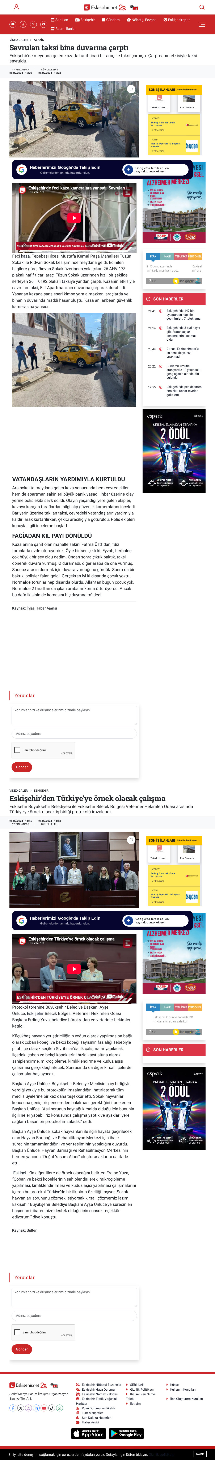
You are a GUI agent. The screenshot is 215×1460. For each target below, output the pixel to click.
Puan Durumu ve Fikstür (98, 1408)
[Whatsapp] (59, 1407)
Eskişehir (87, 20)
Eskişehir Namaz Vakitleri (100, 1394)
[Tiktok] (51, 1407)
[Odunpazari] (175, 202)
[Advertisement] (74, 440)
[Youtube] (44, 1407)
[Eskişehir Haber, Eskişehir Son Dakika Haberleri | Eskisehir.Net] (111, 7)
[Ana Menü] (202, 24)
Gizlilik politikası (161, 1454)
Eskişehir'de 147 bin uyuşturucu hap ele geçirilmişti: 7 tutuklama (183, 314)
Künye (174, 1385)
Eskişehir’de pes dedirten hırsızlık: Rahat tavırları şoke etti (184, 391)
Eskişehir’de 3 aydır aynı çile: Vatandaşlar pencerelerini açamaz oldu (183, 333)
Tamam (200, 1454)
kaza (25, 256)
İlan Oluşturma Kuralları (186, 1399)
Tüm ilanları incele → (188, 89)
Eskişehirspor (179, 20)
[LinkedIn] (36, 1407)
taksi (66, 281)
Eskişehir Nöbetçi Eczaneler (101, 1385)
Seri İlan (61, 20)
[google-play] (126, 1433)
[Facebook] (12, 1407)
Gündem (113, 20)
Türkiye (53, 1191)
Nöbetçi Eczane (144, 20)
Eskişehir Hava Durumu (98, 1389)
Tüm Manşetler (92, 1413)
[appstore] (89, 1433)
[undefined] (74, 359)
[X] (20, 1407)
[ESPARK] (175, 451)
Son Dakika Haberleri (96, 1418)
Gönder (22, 767)
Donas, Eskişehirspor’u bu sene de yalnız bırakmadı (182, 352)
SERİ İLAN (137, 1385)
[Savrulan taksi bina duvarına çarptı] (74, 119)
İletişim (135, 1404)
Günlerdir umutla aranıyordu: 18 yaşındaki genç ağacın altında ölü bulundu (183, 372)
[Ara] (202, 7)
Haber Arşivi (90, 1422)
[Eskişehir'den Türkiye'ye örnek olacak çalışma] (74, 870)
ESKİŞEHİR (41, 790)
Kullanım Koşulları (183, 1389)
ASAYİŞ (39, 39)
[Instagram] (28, 1407)
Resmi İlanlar (65, 28)
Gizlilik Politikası (142, 1389)
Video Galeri (19, 39)
